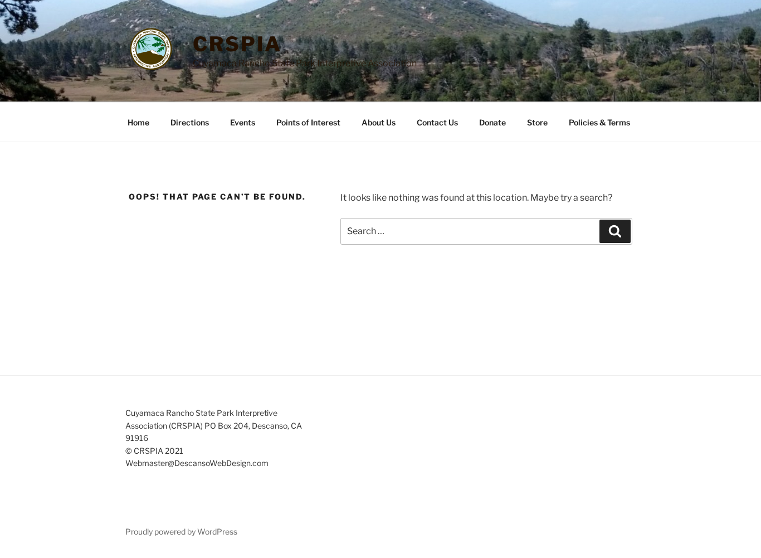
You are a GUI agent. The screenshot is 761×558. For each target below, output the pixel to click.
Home (138, 122)
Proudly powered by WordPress (181, 531)
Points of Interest (308, 122)
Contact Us (437, 122)
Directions (189, 122)
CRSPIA (237, 44)
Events (242, 122)
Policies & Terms (599, 122)
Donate (492, 122)
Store (537, 122)
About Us (379, 122)
